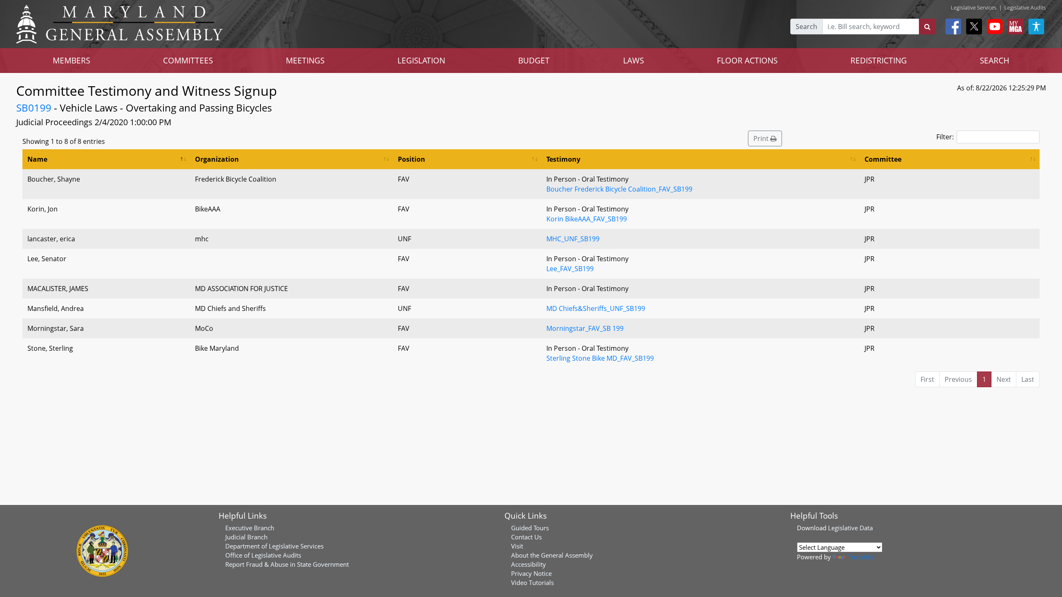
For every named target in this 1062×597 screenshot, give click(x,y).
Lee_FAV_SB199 (570, 268)
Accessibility (528, 564)
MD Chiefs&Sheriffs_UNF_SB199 (595, 308)
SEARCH (994, 60)
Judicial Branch (246, 537)
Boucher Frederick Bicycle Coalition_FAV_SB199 (619, 189)
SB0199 (33, 107)
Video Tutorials (532, 582)
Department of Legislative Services (274, 546)
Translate (861, 557)
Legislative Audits (1025, 7)
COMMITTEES (188, 60)
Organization (217, 159)
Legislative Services (973, 7)
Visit (517, 546)
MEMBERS (71, 60)
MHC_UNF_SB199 (572, 238)
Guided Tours (530, 528)
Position (411, 159)
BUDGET (534, 60)
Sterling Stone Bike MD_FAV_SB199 (600, 358)
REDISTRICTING (878, 60)
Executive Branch (249, 528)
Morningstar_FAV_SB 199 (585, 328)
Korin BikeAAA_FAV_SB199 (586, 218)
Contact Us (526, 537)
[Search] (927, 26)
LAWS (633, 60)
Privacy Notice (531, 573)
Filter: (945, 136)
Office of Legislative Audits (263, 555)
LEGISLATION (421, 60)
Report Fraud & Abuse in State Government (287, 564)
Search (806, 26)
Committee (883, 159)
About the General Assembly (552, 555)
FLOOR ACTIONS (747, 60)
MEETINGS (305, 60)
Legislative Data (850, 528)
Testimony (563, 159)
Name (37, 159)
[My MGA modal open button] (1013, 26)
